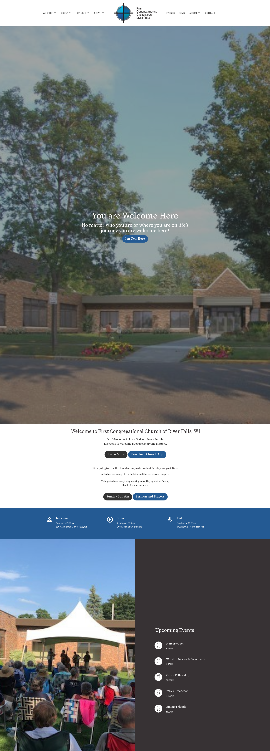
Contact (210, 13)
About (193, 13)
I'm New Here (135, 239)
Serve (97, 13)
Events (170, 13)
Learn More (116, 454)
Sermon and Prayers (150, 497)
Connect (81, 13)
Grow (64, 13)
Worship (48, 13)
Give (182, 13)
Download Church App (147, 454)
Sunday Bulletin (117, 497)
